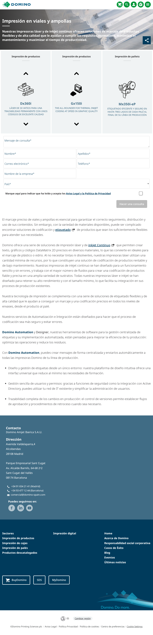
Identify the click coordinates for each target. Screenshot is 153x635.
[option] (25, 99)
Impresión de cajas (14, 543)
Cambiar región (83, 618)
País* (7, 184)
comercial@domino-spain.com (28, 494)
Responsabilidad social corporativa (127, 543)
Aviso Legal (51, 626)
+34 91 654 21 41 (20, 486)
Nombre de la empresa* (19, 174)
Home (108, 533)
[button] (25, 73)
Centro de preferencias (112, 626)
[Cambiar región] (141, 4)
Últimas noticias (115, 562)
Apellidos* (84, 153)
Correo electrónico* (16, 163)
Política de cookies (89, 626)
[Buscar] (127, 4)
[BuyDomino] (120, 4)
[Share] (147, 40)
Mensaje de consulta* (17, 140)
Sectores (8, 533)
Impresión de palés (15, 548)
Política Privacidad (68, 626)
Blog (107, 552)
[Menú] (148, 4)
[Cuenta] (134, 4)
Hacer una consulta (132, 204)
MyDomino (59, 580)
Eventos (109, 557)
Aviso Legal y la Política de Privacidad (88, 193)
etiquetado (63, 230)
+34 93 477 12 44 (20, 490)
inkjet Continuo (99, 245)
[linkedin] (20, 508)
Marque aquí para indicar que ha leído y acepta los (58, 193)
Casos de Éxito (113, 548)
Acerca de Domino (116, 538)
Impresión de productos (18, 538)
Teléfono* (84, 163)
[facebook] (11, 508)
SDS (39, 580)
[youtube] (29, 508)
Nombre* (10, 153)
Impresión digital (64, 533)
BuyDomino (19, 580)
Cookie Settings (135, 626)
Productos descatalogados (19, 552)
